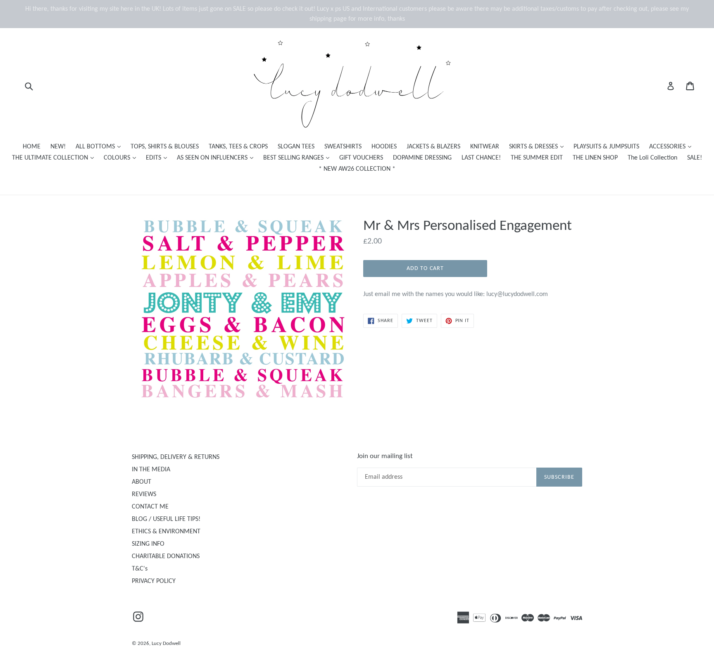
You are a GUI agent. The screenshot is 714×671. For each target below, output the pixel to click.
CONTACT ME (150, 507)
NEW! (58, 146)
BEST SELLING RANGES (298, 157)
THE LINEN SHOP (595, 158)
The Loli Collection (652, 158)
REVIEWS (144, 494)
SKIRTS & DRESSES (538, 146)
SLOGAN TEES (296, 146)
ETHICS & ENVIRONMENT (166, 531)
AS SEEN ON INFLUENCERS (217, 157)
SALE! (694, 158)
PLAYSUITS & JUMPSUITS (606, 146)
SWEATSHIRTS (343, 146)
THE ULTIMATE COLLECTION (55, 157)
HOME (31, 146)
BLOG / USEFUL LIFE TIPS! (166, 519)
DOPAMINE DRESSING (422, 158)
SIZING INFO (148, 544)
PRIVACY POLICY (154, 581)
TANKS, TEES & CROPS (238, 146)
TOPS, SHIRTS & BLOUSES (165, 146)
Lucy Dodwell (166, 643)
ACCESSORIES (672, 146)
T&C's (140, 569)
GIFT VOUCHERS (361, 158)
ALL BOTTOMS (100, 146)
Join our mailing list (385, 456)
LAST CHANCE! (481, 158)
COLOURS (122, 157)
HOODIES (384, 146)
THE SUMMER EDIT (537, 158)
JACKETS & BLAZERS (433, 146)
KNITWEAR (484, 146)
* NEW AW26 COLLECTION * (357, 169)
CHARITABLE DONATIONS (166, 556)
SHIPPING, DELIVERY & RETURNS (175, 457)
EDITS (158, 157)
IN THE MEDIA (151, 469)
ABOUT (141, 482)
